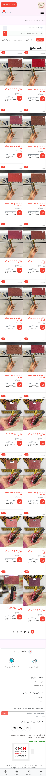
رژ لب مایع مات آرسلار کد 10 (36, 552)
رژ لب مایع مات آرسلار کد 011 (13, 90)
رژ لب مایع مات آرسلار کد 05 (13, 262)
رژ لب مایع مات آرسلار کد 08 (36, 204)
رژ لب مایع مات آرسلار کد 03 (13, 319)
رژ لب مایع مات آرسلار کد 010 (36, 147)
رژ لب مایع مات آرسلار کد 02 (36, 376)
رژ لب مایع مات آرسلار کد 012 (36, 90)
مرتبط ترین (29, 39)
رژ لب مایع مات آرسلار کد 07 (13, 204)
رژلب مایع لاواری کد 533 (14, 609)
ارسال (4, 713)
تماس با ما (39, 697)
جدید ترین (40, 39)
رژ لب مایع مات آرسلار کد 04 (36, 319)
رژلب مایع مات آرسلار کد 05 (14, 435)
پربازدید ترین (18, 39)
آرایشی (43, 20)
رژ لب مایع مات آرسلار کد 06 (36, 262)
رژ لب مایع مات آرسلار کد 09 (13, 147)
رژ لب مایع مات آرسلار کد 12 (13, 552)
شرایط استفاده (38, 681)
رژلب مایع (27, 20)
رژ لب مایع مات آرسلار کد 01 (13, 376)
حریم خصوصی (38, 685)
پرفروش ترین (6, 39)
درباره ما (40, 700)
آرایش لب (35, 20)
